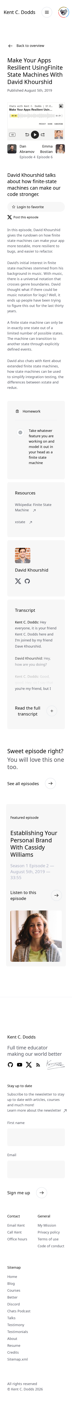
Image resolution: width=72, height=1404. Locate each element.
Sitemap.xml (17, 1359)
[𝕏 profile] (18, 581)
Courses (13, 1290)
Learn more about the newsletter (34, 1110)
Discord (13, 1304)
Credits (13, 1352)
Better (12, 1297)
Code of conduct (51, 1246)
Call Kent (14, 1232)
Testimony (15, 1324)
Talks (11, 1318)
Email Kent (16, 1225)
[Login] (63, 12)
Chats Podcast (19, 1311)
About (12, 1338)
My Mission (47, 1225)
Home (12, 1276)
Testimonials (17, 1331)
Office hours (17, 1239)
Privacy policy (49, 1232)
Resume (13, 1345)
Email (11, 1155)
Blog (11, 1283)
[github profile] (27, 581)
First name (16, 1122)
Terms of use (48, 1239)
